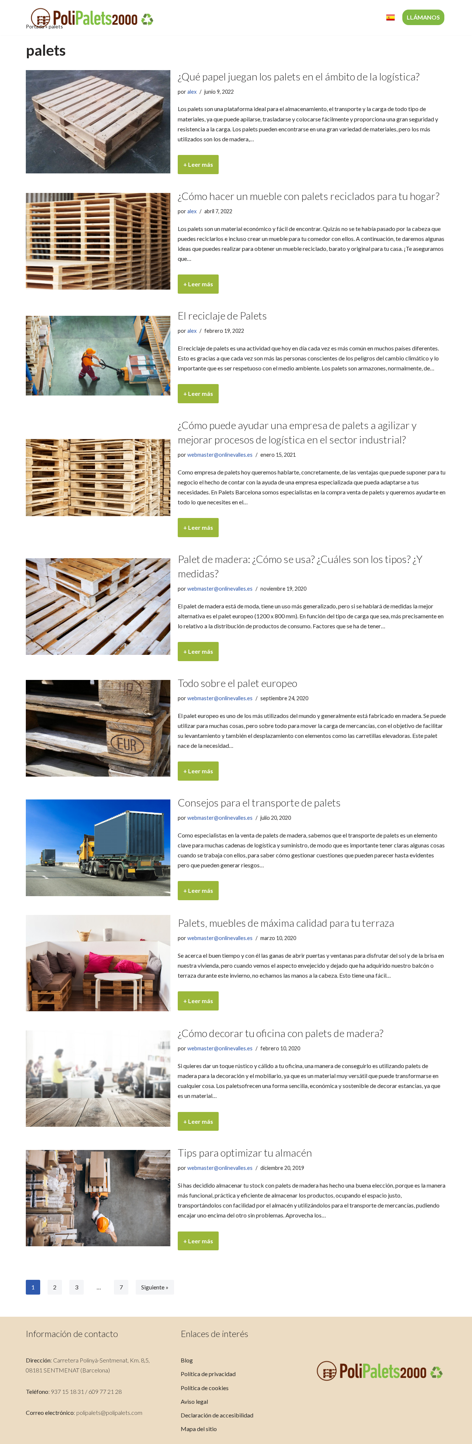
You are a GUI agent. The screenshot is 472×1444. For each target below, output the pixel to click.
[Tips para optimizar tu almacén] (98, 1198)
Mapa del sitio (199, 1428)
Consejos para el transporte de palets (259, 802)
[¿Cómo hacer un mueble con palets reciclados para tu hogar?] (98, 241)
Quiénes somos (226, 17)
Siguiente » (155, 1287)
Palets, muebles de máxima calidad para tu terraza (286, 922)
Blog (187, 1360)
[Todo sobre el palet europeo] (98, 728)
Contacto (362, 17)
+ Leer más (195, 167)
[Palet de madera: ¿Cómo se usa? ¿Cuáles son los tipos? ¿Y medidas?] (98, 606)
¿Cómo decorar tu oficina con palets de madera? (281, 1033)
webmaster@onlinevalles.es (220, 455)
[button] (288, 17)
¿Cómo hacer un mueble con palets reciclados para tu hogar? (309, 196)
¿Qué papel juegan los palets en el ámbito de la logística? (299, 76)
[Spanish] (390, 17)
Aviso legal (194, 1401)
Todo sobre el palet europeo (237, 683)
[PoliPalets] (92, 17)
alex (192, 92)
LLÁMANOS (423, 17)
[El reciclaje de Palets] (98, 355)
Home (186, 17)
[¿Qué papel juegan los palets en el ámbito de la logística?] (98, 121)
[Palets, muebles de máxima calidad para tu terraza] (98, 963)
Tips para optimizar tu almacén (245, 1152)
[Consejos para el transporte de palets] (98, 847)
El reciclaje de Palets (222, 315)
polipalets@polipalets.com (109, 1412)
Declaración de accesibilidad (217, 1415)
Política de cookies (205, 1387)
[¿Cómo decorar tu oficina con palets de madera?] (98, 1078)
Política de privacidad (208, 1373)
